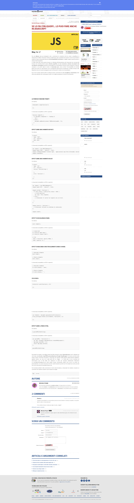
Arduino (94, 75)
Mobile (62, 15)
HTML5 (94, 77)
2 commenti (60, 52)
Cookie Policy (93, 499)
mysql (98, 126)
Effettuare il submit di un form (38, 470)
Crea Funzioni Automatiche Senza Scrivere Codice (43, 466)
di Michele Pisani (59, 51)
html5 (98, 124)
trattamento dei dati (92, 103)
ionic (82, 126)
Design (42, 15)
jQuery (94, 70)
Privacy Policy (98, 499)
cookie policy (61, 5)
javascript (37, 373)
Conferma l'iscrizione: (88, 102)
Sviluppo (35, 15)
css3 (88, 124)
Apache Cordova (96, 54)
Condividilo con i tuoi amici (72, 52)
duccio (85, 144)
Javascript (42, 18)
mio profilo (87, 493)
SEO (94, 59)
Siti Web (83, 77)
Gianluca (39, 398)
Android (94, 52)
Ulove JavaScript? (88, 138)
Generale (95, 50)
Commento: (41, 437)
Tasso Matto (84, 59)
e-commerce (93, 124)
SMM (94, 66)
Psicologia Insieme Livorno (85, 75)
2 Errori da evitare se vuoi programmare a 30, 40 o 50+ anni (44, 460)
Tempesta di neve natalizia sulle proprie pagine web (43, 462)
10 (59, 464)
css (85, 124)
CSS (94, 63)
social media (95, 128)
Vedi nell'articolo (88, 140)
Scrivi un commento (74, 393)
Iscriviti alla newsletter (73, 22)
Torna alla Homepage (74, 21)
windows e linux (84, 131)
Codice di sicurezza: (40, 445)
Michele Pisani (43, 383)
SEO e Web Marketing (52, 15)
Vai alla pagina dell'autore (73, 378)
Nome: (42, 430)
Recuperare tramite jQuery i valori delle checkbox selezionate (45, 464)
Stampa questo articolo (71, 51)
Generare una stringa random (38, 468)
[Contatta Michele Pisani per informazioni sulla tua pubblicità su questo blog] (91, 39)
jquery (94, 126)
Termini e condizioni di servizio (85, 499)
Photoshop (95, 61)
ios (85, 126)
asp (82, 124)
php (87, 128)
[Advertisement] (75, 11)
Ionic (94, 68)
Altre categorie (72, 15)
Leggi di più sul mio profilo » (65, 481)
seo (90, 128)
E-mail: (42, 432)
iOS (93, 73)
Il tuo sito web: (41, 435)
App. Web (83, 60)
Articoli (50, 18)
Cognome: (86, 94)
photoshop (83, 128)
